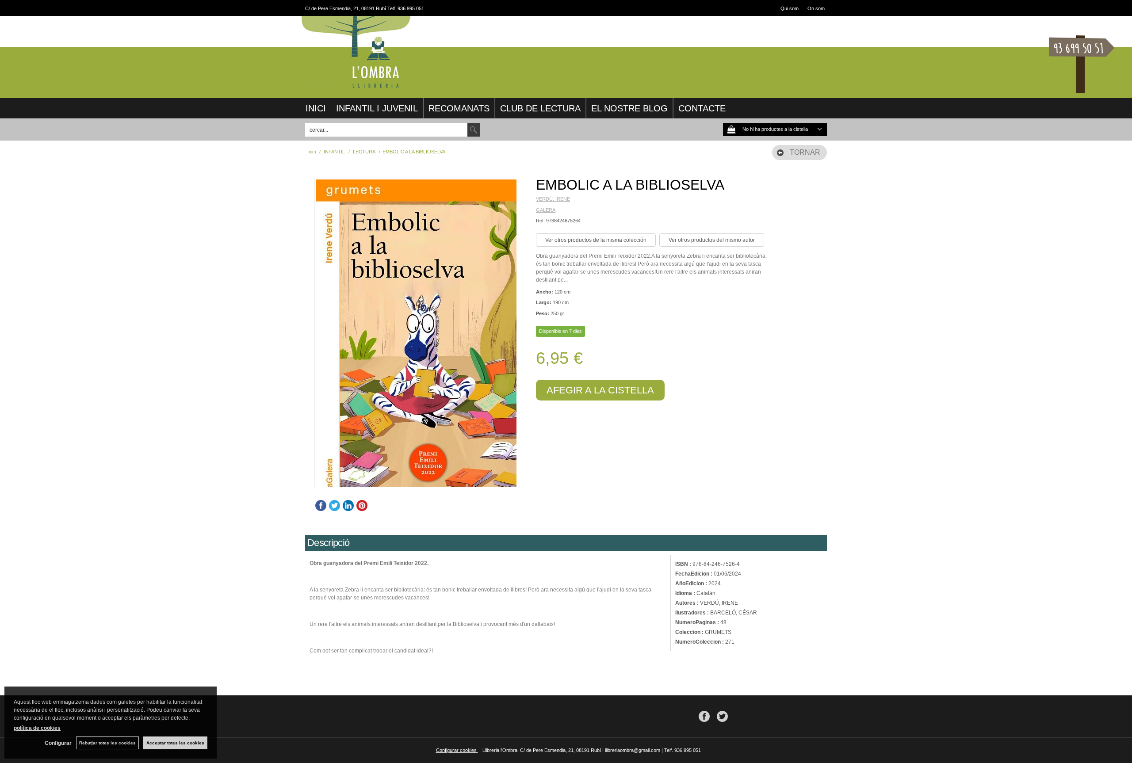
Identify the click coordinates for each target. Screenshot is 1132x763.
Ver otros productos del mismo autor (712, 240)
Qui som (789, 8)
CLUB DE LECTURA (540, 108)
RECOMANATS (459, 108)
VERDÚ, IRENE (553, 199)
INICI (316, 108)
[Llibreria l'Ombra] (356, 87)
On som (816, 8)
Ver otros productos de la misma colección (595, 240)
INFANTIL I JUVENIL (377, 108)
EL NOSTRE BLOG (629, 108)
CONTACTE (702, 108)
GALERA (545, 210)
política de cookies (37, 728)
